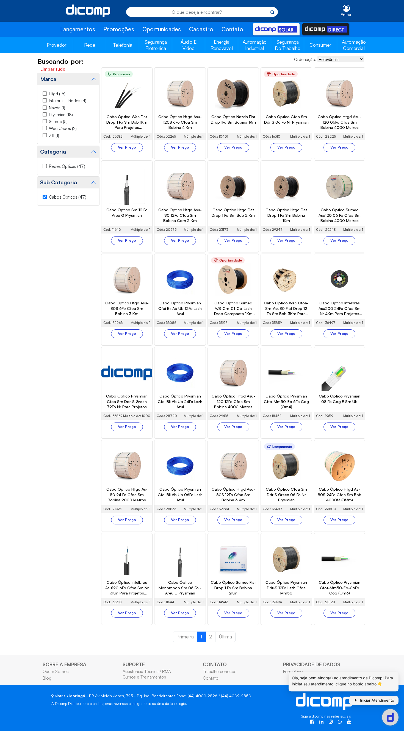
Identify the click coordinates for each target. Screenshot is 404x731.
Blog (47, 678)
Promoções (118, 29)
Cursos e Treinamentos (144, 677)
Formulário (293, 671)
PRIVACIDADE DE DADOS (311, 664)
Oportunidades (161, 29)
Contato (232, 29)
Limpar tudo (52, 69)
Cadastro (201, 29)
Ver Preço (127, 147)
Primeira (185, 636)
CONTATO (215, 664)
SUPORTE (134, 664)
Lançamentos (77, 29)
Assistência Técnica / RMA (147, 671)
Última (225, 636)
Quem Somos (56, 671)
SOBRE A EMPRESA (64, 664)
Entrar (346, 14)
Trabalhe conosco (220, 671)
